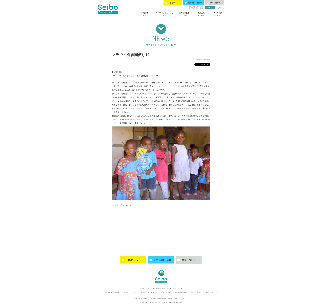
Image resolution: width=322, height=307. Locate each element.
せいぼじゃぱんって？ (130, 292)
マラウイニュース (125, 205)
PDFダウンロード (176, 288)
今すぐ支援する (167, 292)
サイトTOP (108, 292)
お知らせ (118, 292)
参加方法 (156, 292)
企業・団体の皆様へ (181, 292)
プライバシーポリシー (210, 292)
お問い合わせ (195, 292)
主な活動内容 (145, 292)
